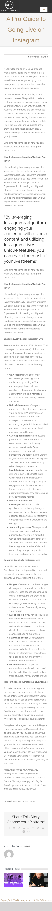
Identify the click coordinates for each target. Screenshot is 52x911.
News (32, 801)
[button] (6, 880)
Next (43, 57)
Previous (34, 57)
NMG (9, 801)
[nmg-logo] (9, 1)
